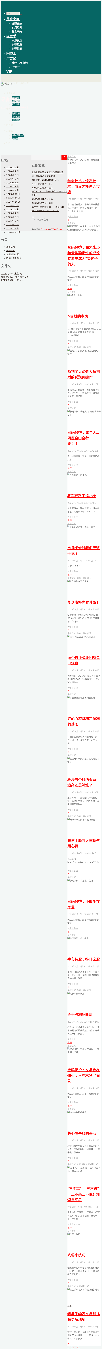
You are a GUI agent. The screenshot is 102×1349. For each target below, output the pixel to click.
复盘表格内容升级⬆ (83, 602)
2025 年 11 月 (13, 198)
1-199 (7, 273)
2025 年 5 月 (12, 221)
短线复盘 (8, 280)
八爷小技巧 (76, 1255)
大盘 (71, 1224)
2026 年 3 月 (12, 186)
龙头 (77, 1224)
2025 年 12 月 (13, 194)
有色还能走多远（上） (42, 187)
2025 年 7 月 (12, 213)
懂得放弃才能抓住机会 (42, 199)
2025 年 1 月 (12, 228)
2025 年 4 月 (12, 224)
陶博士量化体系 (83, 347)
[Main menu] (2, 85)
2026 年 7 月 (12, 171)
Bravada (44, 229)
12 (78, 1347)
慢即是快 (73, 216)
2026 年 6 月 (12, 175)
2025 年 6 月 (12, 217)
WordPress (56, 229)
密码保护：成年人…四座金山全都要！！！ (83, 438)
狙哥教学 (22, 276)
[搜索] (21, 14)
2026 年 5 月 (12, 179)
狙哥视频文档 (92, 1164)
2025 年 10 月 (13, 201)
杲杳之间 (6, 78)
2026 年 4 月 (12, 182)
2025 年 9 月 (12, 205)
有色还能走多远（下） (42, 184)
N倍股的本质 (77, 316)
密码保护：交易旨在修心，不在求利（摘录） (83, 1075)
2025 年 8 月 (12, 209)
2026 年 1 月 (12, 190)
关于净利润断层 (80, 1014)
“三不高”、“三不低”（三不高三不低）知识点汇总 (83, 1194)
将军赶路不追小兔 (81, 495)
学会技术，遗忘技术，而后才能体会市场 (83, 186)
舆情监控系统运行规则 (42, 203)
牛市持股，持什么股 (83, 959)
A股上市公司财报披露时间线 (45, 180)
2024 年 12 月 (13, 232)
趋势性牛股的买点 (81, 1133)
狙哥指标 (80, 1164)
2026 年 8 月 (12, 167)
